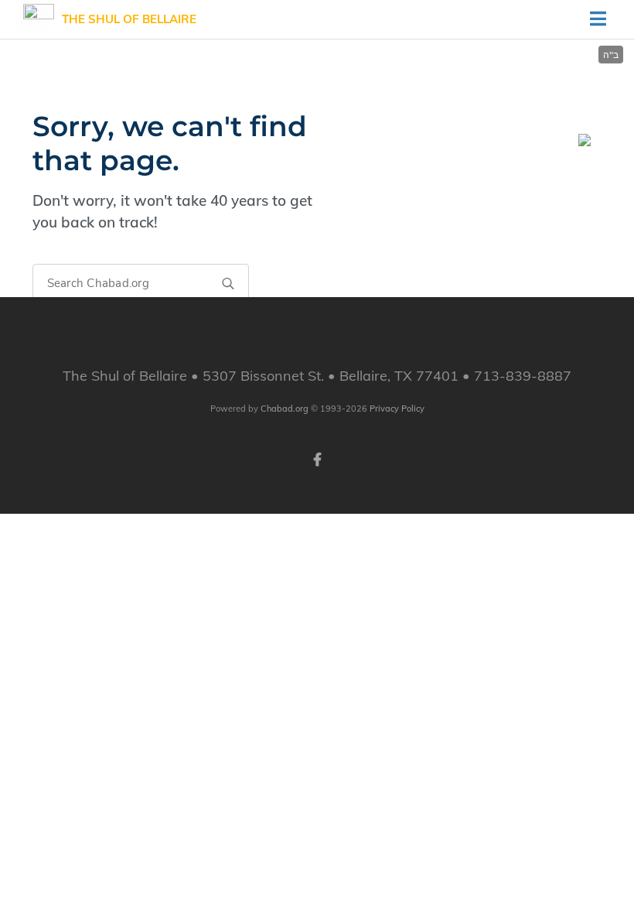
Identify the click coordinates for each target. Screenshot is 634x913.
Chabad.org (284, 408)
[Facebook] (317, 458)
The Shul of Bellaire (129, 19)
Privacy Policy (397, 408)
